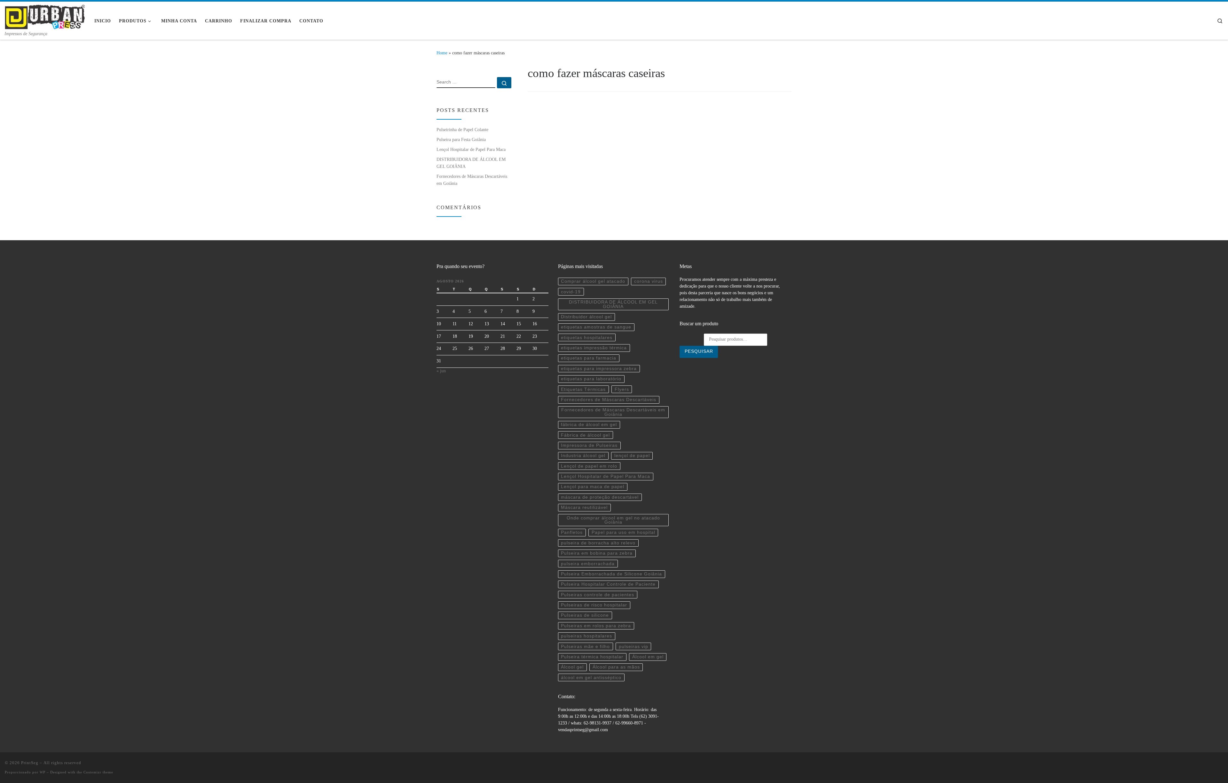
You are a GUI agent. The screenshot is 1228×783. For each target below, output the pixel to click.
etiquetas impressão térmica (594, 347)
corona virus (648, 281)
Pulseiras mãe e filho (585, 646)
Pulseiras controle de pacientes (597, 594)
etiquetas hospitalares (586, 337)
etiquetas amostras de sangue (596, 327)
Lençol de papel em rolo (589, 466)
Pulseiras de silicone (585, 615)
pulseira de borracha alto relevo (598, 543)
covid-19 (571, 291)
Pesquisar (699, 351)
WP (42, 772)
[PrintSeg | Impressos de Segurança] (45, 16)
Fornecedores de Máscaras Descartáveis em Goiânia (472, 180)
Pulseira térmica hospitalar (592, 656)
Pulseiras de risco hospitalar (594, 605)
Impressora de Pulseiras (589, 445)
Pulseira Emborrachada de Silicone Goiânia (611, 574)
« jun (441, 370)
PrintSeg (29, 762)
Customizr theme (98, 772)
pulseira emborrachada (588, 563)
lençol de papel (632, 455)
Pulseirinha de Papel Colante (462, 129)
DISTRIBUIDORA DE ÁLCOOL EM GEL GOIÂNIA (471, 163)
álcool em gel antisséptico (591, 677)
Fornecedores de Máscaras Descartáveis (608, 399)
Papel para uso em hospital (623, 532)
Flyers (622, 389)
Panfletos (572, 532)
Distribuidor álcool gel (586, 316)
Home (442, 52)
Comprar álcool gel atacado (593, 281)
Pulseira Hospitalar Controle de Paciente (608, 584)
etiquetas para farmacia (588, 358)
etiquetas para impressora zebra (599, 368)
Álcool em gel (648, 656)
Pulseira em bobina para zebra (597, 553)
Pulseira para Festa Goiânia (461, 139)
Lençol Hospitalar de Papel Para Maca (471, 149)
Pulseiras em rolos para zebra (596, 625)
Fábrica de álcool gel (585, 435)
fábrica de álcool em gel (589, 424)
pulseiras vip (633, 646)
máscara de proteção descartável (600, 497)
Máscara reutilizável (584, 507)
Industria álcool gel (583, 455)
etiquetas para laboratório (591, 378)
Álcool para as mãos (616, 667)
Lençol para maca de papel (592, 486)
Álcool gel (572, 667)
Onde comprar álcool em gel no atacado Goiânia (613, 520)
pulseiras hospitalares (586, 636)
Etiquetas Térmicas (583, 389)
